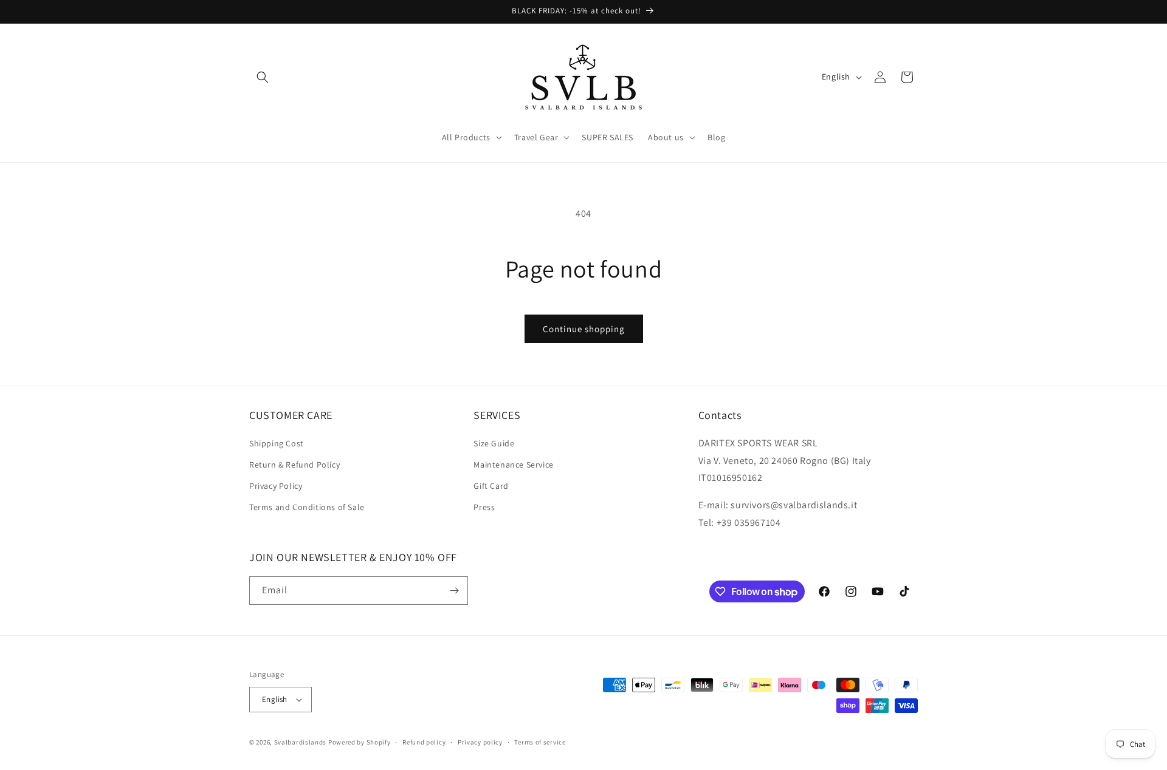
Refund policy (424, 742)
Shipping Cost (276, 443)
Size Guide (493, 443)
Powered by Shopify (359, 742)
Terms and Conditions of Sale (307, 507)
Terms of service (539, 742)
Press (484, 507)
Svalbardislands (300, 742)
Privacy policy (480, 742)
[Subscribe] (454, 590)
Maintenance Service (513, 464)
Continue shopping (584, 329)
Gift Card (490, 485)
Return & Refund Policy (294, 464)
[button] (262, 77)
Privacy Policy (275, 485)
